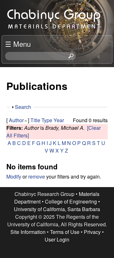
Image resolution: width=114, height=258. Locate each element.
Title (35, 120)
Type (46, 120)
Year (59, 120)
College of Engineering (71, 201)
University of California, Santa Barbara (57, 209)
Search (23, 106)
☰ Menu (18, 44)
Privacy (92, 232)
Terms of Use (64, 232)
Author (16, 120)
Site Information (28, 232)
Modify (13, 176)
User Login (57, 239)
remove (36, 176)
